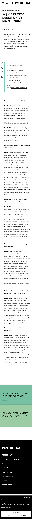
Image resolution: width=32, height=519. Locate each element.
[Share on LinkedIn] (2, 71)
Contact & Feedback (10, 459)
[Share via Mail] (2, 77)
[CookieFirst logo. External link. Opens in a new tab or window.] (1, 499)
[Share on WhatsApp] (2, 68)
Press (4, 481)
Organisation (7, 476)
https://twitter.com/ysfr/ (18, 87)
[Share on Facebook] (2, 65)
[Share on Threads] (2, 74)
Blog (4, 463)
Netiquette (7, 468)
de (7, 3)
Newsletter (7, 472)
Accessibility (7, 455)
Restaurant (7, 485)
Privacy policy (27, 497)
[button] (3, 3)
